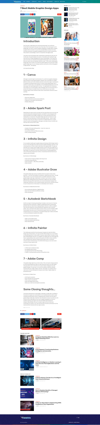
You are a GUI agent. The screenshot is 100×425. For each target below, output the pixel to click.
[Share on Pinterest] (32, 14)
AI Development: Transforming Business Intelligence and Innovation (46, 350)
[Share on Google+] (30, 14)
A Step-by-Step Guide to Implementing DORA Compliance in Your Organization (48, 403)
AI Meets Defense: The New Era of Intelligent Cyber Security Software (48, 378)
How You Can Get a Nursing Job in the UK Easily (71, 44)
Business (28, 1)
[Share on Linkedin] (34, 14)
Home (24, 1)
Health (39, 1)
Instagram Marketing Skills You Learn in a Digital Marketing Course (47, 337)
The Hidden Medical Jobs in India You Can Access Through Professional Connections (73, 8)
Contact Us (56, 1)
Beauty (65, 72)
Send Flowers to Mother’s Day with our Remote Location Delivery (71, 59)
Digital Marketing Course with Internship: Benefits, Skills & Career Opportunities (73, 14)
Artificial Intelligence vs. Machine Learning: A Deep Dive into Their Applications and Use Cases (48, 363)
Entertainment (50, 1)
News (65, 41)
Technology (34, 1)
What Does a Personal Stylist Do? (71, 73)
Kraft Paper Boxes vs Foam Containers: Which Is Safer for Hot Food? (73, 24)
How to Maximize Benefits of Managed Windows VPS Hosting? (46, 391)
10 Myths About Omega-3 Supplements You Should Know (70, 88)
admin (25, 11)
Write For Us (62, 1)
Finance (44, 1)
